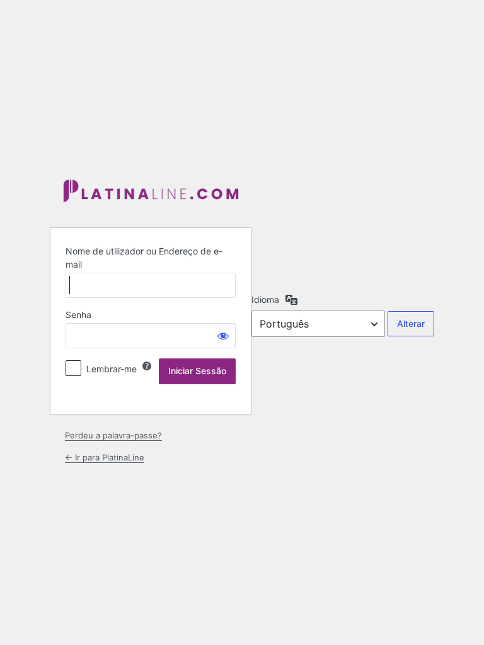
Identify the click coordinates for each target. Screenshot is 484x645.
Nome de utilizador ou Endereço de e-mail (144, 258)
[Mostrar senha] (223, 335)
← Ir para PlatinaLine (104, 457)
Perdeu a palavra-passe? (113, 435)
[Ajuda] (146, 366)
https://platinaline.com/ (150, 191)
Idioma (265, 299)
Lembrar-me (111, 368)
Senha (78, 314)
